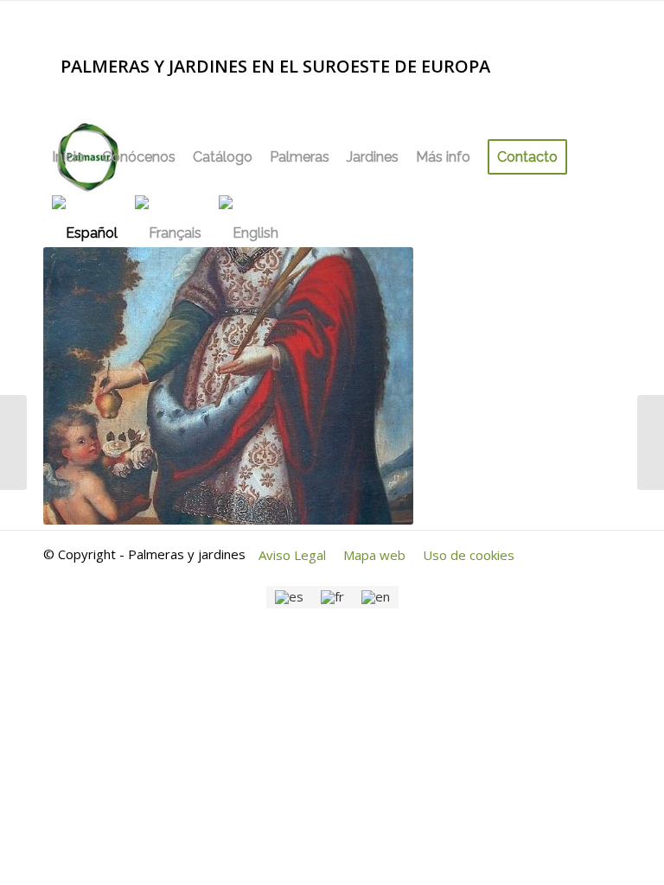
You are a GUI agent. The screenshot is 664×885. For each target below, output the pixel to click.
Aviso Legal (292, 554)
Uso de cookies (468, 554)
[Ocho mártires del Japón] (650, 442)
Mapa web (374, 554)
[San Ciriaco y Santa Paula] (13, 442)
